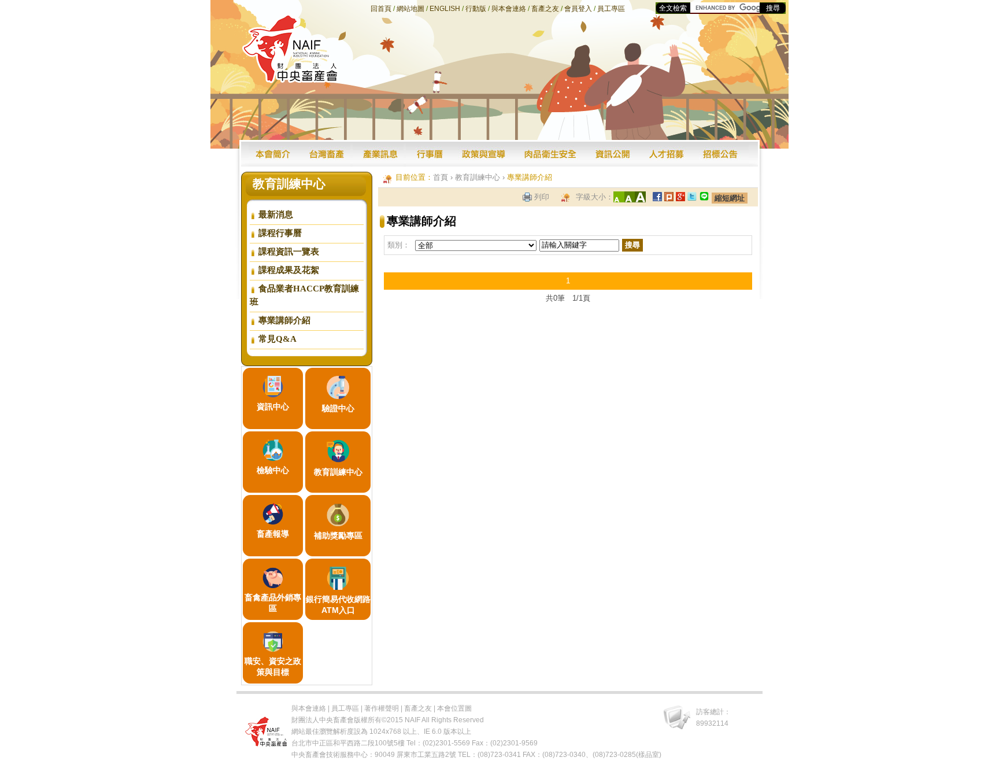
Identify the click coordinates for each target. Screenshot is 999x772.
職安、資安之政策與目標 (273, 666)
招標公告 (721, 154)
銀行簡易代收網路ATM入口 (338, 604)
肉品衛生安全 (550, 154)
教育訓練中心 (338, 472)
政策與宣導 (484, 154)
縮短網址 (730, 198)
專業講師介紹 (284, 320)
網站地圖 (410, 9)
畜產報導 (273, 533)
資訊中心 (273, 406)
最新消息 (275, 214)
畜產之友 (545, 9)
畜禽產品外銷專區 (273, 603)
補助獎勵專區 (338, 535)
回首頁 (381, 9)
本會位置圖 (454, 708)
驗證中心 (338, 408)
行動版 (475, 9)
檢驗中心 (273, 470)
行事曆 (430, 154)
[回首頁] (290, 79)
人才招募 (667, 154)
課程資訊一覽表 (288, 251)
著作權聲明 (381, 708)
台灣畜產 (326, 154)
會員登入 (578, 9)
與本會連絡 (508, 9)
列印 (541, 197)
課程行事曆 (280, 233)
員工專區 (611, 9)
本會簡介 (274, 154)
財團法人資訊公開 (613, 154)
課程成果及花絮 (288, 270)
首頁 (440, 177)
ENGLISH (445, 9)
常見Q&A (277, 338)
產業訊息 (379, 154)
